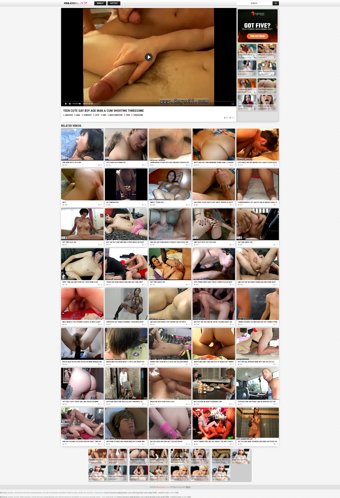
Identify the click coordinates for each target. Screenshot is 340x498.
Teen (127, 115)
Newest (100, 3)
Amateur (69, 115)
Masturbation (115, 115)
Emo (104, 115)
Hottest (114, 3)
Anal (78, 115)
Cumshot (87, 115)
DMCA (188, 487)
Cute (97, 115)
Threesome (138, 115)
